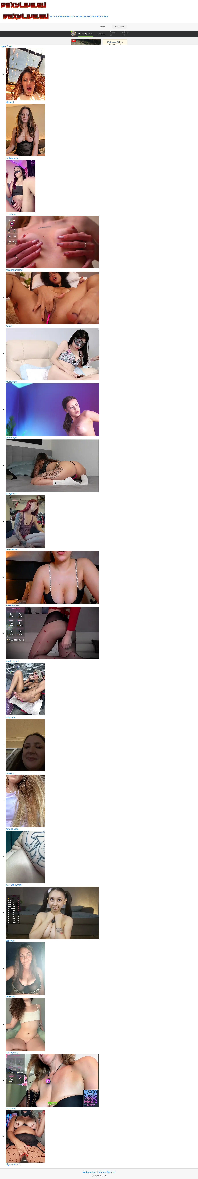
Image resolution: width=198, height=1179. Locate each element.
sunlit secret (12, 661)
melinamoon (12, 158)
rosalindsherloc (14, 269)
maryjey (10, 773)
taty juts (10, 717)
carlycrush (11, 493)
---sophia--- (12, 214)
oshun (9, 325)
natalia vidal (12, 828)
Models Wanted (106, 1172)
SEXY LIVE (55, 16)
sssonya (10, 940)
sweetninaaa (12, 605)
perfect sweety (14, 884)
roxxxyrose (12, 1052)
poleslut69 (11, 549)
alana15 (10, 102)
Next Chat (6, 46)
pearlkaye (11, 437)
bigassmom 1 (13, 1164)
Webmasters (89, 1172)
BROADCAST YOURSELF (74, 16)
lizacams (10, 1108)
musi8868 (11, 381)
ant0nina (10, 996)
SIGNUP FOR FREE (98, 16)
